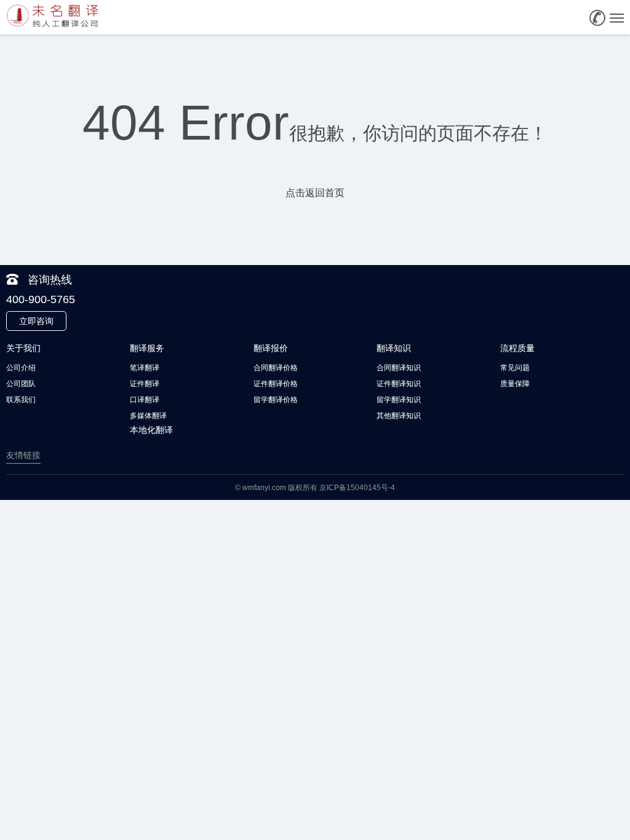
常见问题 (515, 367)
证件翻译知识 (399, 383)
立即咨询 (36, 321)
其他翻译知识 (399, 415)
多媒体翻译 (148, 415)
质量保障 (515, 383)
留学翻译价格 (275, 399)
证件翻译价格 (275, 383)
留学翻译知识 (399, 399)
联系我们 (21, 399)
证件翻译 (144, 383)
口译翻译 (144, 399)
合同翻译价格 (275, 367)
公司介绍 (21, 367)
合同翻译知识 (399, 367)
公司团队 (21, 383)
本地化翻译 (151, 430)
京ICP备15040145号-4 (357, 487)
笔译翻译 (144, 367)
